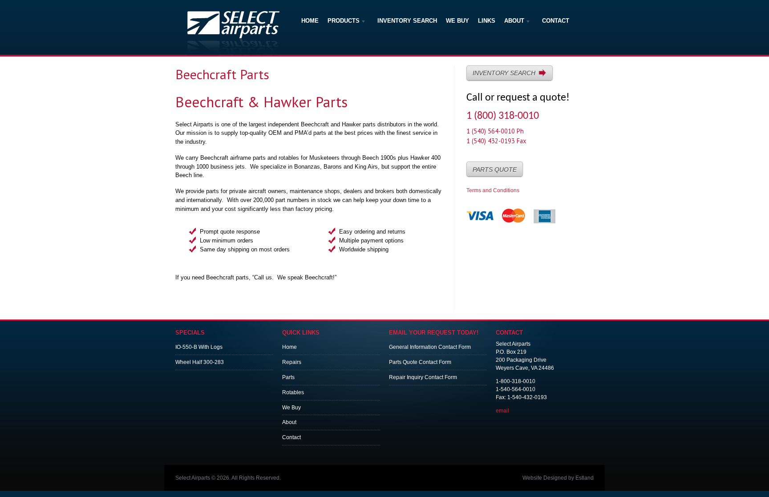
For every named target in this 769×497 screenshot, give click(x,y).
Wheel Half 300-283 (199, 362)
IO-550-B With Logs (199, 347)
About (514, 21)
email (502, 411)
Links (486, 20)
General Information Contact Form (430, 347)
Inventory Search (407, 20)
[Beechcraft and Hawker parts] (233, 53)
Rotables (293, 392)
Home (310, 20)
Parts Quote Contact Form (420, 362)
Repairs (291, 362)
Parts (288, 377)
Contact (555, 20)
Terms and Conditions (492, 190)
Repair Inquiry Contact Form (423, 377)
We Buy (457, 20)
